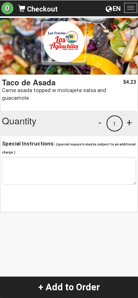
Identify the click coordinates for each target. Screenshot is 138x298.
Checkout (41, 9)
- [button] (99, 122)
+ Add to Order (69, 287)
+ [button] (129, 122)
